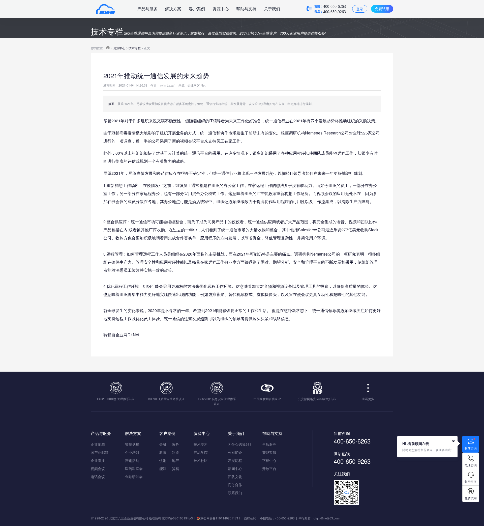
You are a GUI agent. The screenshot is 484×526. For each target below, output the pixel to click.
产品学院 (201, 452)
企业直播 (98, 460)
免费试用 (382, 8)
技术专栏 (135, 48)
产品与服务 (147, 9)
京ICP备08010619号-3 (177, 518)
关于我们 (272, 9)
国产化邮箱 (99, 452)
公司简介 (235, 452)
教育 (162, 452)
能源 (162, 468)
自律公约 (250, 518)
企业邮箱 (98, 444)
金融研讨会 (134, 476)
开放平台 (269, 468)
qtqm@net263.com (327, 518)
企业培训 (132, 452)
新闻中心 (235, 468)
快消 (162, 460)
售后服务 (269, 444)
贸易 (175, 468)
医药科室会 (134, 468)
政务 (175, 444)
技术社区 (201, 460)
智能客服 (269, 452)
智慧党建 (132, 444)
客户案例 (197, 9)
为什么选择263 (240, 444)
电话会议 (98, 476)
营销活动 (132, 460)
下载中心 (269, 460)
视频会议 (98, 468)
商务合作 (235, 484)
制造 (175, 452)
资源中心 (221, 9)
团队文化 (235, 476)
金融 (162, 444)
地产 (175, 460)
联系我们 (235, 492)
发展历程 (235, 460)
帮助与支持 (246, 9)
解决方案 (173, 9)
